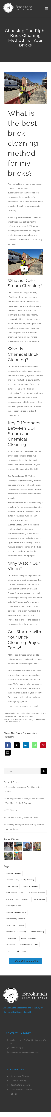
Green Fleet (10, 945)
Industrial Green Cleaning (16, 932)
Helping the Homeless (15, 925)
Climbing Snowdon (13, 906)
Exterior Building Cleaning (21, 1089)
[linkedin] (16, 1094)
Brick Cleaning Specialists (16, 919)
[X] (16, 745)
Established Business (36, 893)
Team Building (39, 899)
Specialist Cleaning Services (17, 899)
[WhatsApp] (34, 745)
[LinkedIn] (25, 745)
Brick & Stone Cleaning (20, 1085)
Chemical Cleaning (26, 719)
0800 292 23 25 (16, 1048)
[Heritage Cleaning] (8, 856)
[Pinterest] (43, 745)
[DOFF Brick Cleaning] (27, 846)
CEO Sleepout (11, 810)
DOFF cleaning (39, 719)
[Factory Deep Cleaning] (8, 846)
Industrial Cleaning (13, 873)
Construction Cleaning (19, 1076)
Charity (9, 951)
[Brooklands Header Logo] (17, 3)
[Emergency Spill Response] (17, 846)
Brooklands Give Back (29, 945)
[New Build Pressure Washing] (17, 856)
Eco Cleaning (11, 938)
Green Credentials (28, 938)
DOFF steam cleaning (12, 721)
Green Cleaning (37, 932)
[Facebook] (7, 745)
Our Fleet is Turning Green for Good (21, 817)
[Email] (7, 752)
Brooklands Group (12, 713)
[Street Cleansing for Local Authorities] (37, 846)
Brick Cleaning (19, 716)
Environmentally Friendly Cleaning (20, 880)
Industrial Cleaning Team (16, 912)
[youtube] (12, 1094)
